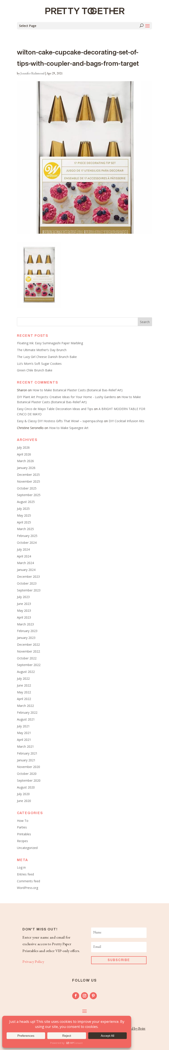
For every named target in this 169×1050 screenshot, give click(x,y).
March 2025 (25, 529)
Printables (24, 834)
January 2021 (26, 760)
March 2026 (25, 461)
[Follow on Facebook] (75, 995)
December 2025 (28, 474)
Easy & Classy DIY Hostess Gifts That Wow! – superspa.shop (60, 421)
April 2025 (24, 522)
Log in (21, 867)
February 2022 (27, 712)
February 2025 (27, 536)
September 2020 (28, 780)
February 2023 (27, 631)
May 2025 (24, 515)
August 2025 (26, 502)
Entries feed (25, 874)
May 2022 (24, 692)
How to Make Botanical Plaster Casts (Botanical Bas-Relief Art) (78, 390)
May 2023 (24, 610)
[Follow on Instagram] (84, 995)
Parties (22, 827)
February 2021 (27, 753)
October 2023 (27, 583)
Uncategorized (27, 848)
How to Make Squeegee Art (68, 428)
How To (22, 821)
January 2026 (26, 468)
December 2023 (28, 576)
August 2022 (26, 672)
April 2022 (24, 699)
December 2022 (28, 644)
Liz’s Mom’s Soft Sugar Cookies (39, 363)
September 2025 (28, 495)
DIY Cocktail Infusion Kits (126, 421)
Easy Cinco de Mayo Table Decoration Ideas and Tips (55, 409)
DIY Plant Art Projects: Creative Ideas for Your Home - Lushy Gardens (66, 397)
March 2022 (25, 706)
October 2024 (27, 542)
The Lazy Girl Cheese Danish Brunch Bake (47, 357)
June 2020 (24, 801)
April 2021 (24, 740)
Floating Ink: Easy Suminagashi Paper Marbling (50, 343)
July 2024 (23, 549)
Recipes (22, 841)
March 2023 (25, 624)
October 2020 (27, 774)
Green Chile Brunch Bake (34, 370)
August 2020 (26, 787)
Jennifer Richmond (32, 73)
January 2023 (26, 638)
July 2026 (23, 447)
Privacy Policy (33, 962)
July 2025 (23, 508)
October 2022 (27, 658)
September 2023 (28, 590)
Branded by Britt (132, 1029)
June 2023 (24, 604)
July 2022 (23, 678)
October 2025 (27, 488)
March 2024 (25, 563)
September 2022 (28, 665)
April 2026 (24, 454)
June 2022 (24, 685)
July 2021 (23, 726)
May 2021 (24, 733)
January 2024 (26, 570)
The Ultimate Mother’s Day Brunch (41, 350)
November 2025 (28, 481)
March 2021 (25, 746)
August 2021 (26, 719)
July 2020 (23, 794)
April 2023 (24, 617)
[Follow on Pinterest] (93, 995)
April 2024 (24, 556)
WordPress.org (27, 888)
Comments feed (28, 881)
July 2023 (23, 597)
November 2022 (28, 651)
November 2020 (28, 767)
